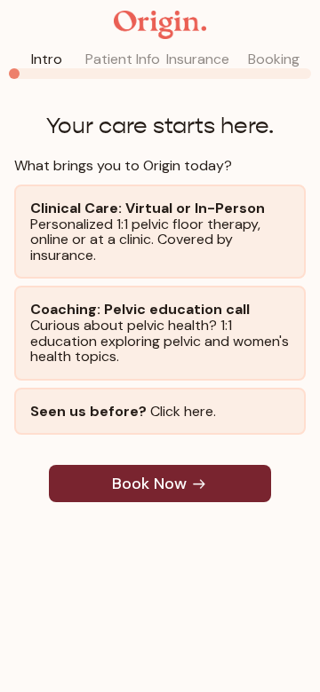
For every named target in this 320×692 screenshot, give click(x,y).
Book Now (149, 483)
